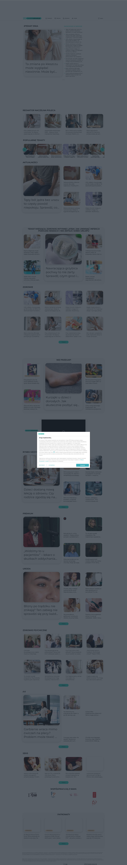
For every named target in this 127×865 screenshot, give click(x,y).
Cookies (47, 461)
